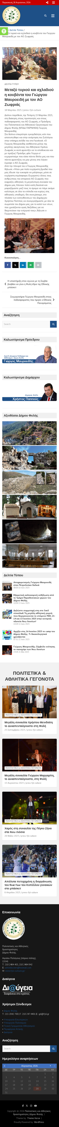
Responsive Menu (47, 2)
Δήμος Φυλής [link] (10, 1010)
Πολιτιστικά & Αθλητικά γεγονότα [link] (23, 715)
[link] (4, 31)
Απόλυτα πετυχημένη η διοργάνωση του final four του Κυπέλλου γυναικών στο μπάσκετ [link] (28, 885)
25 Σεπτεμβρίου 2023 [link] (15, 729)
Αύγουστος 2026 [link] (29, 1065)
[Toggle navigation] (53, 15)
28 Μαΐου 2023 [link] (12, 835)
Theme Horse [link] (33, 1118)
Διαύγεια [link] (8, 1032)
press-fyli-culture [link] (32, 110)
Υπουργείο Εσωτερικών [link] (16, 1019)
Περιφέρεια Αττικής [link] (13, 1029)
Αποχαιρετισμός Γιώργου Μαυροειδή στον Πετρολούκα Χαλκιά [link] (32, 583)
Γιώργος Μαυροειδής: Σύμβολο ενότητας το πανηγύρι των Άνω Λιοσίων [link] (34, 648)
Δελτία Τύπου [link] (12, 84)
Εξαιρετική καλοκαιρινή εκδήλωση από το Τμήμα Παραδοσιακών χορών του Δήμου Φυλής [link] (33, 598)
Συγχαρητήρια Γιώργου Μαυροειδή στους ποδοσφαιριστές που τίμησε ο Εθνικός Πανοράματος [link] (30, 299)
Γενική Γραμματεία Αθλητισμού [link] (19, 1025)
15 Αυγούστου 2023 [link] (14, 783)
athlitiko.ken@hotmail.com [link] (18, 967)
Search (53, 324)
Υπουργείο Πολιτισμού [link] (15, 1022)
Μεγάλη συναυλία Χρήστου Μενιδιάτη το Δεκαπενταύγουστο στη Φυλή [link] (29, 724)
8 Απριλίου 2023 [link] (12, 892)
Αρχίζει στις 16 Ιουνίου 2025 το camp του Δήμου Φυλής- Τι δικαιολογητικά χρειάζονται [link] (34, 634)
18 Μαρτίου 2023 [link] (13, 110)
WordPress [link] (39, 1122)
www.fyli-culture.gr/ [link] (15, 970)
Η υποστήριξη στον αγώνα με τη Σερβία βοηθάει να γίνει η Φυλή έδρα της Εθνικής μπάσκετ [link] (28, 284)
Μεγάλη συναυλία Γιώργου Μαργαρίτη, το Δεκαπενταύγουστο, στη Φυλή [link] (29, 777)
